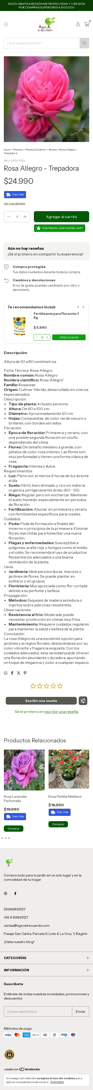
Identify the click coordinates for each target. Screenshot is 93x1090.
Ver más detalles (14, 203)
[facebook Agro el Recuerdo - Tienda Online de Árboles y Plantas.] (15, 893)
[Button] (83, 700)
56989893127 (14, 909)
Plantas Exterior (36, 149)
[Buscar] (84, 43)
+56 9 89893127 (16, 917)
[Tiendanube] (22, 1070)
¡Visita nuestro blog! (19, 942)
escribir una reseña (61, 711)
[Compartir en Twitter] (19, 673)
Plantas (18, 149)
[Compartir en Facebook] (12, 673)
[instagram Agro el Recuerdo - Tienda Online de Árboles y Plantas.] (5, 893)
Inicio (7, 149)
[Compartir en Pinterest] (25, 673)
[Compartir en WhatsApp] (6, 673)
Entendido (57, 1082)
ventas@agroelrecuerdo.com (27, 925)
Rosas (53, 149)
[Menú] (6, 24)
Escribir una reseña (41, 701)
